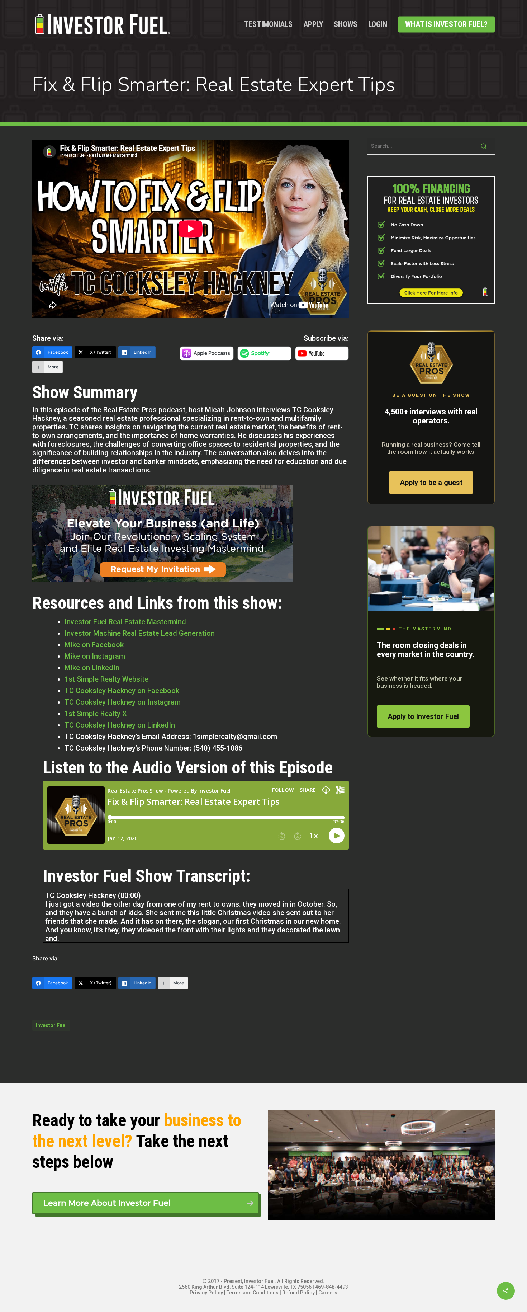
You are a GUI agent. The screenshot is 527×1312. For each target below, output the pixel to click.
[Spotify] (264, 357)
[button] (145, 1203)
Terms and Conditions (253, 1292)
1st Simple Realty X (96, 713)
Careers (327, 1292)
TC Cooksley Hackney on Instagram (123, 702)
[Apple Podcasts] (207, 357)
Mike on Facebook (94, 644)
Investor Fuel (51, 1025)
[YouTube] (322, 357)
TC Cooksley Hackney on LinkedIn (120, 725)
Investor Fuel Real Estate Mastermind (125, 621)
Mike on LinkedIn (92, 667)
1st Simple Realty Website (106, 679)
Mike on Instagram (95, 656)
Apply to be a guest (431, 482)
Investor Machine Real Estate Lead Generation (140, 633)
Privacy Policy (206, 1292)
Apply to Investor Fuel (423, 716)
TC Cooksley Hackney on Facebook (122, 690)
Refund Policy (298, 1292)
